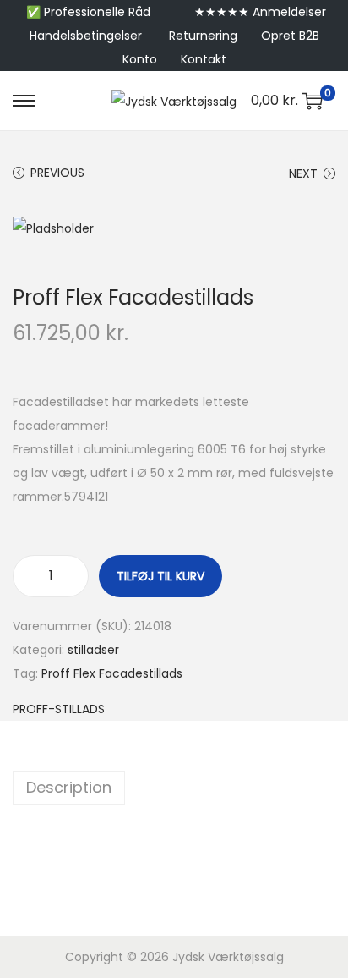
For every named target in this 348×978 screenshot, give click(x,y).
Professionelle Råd (97, 11)
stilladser (93, 649)
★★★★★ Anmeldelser (260, 11)
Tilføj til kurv (160, 576)
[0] (312, 101)
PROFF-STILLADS (59, 709)
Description (68, 787)
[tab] (174, 788)
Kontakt (203, 59)
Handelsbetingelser (86, 35)
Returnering (203, 35)
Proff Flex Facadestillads (111, 673)
